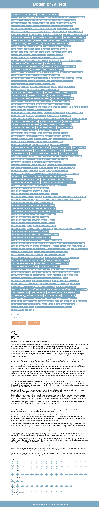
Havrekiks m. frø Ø (18, 95)
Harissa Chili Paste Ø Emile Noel (24, 14)
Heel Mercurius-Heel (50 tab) (57, 278)
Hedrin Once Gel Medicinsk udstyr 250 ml (27, 255)
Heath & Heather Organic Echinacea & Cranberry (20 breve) (33, 214)
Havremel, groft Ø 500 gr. (21, 118)
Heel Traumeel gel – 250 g (66, 286)
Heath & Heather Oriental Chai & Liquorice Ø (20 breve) (32, 243)
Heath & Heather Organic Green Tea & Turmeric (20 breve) (33, 223)
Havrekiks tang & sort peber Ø (62, 98)
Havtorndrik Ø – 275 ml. (20, 156)
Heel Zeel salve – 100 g (20, 292)
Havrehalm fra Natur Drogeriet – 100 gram (27, 92)
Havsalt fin (53, 124)
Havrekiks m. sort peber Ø (37, 95)
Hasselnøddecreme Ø (20, 29)
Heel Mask (41, 278)
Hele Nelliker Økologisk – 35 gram (24, 301)
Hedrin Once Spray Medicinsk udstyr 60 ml (27, 257)
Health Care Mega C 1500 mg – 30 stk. (25, 179)
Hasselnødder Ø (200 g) (52, 34)
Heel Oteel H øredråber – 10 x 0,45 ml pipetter (28, 284)
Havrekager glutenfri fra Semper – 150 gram (60, 92)
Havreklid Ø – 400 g (80, 107)
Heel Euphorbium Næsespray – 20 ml (66, 272)
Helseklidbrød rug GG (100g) (22, 310)
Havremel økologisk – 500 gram (59, 116)
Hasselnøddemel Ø (19, 32)
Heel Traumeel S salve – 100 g (23, 289)
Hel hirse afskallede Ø (53, 295)
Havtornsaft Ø (38, 162)
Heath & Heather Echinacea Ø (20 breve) (26, 197)
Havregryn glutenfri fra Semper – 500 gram (47, 69)
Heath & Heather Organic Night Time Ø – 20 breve (30, 231)
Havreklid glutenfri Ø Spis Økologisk (46, 107)
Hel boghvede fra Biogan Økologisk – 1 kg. (63, 292)
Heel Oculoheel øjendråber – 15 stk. (66, 281)
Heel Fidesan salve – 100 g (21, 275)
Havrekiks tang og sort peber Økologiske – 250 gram (31, 101)
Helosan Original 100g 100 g (63, 304)
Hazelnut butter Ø (47, 173)
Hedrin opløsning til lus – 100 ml (57, 260)
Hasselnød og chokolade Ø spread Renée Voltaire (30, 23)
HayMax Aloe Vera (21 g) (48, 168)
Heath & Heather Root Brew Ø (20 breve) (69, 243)
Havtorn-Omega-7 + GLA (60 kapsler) (44, 153)
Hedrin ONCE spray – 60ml (54, 255)
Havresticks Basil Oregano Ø (50, 121)
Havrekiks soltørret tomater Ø (59, 95)
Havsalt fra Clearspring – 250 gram (24, 130)
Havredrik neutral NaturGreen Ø (51, 58)
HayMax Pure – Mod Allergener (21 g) (25, 173)
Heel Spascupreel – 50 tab (21, 286)
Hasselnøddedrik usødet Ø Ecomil (42, 29)
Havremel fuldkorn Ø (56, 113)
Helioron (55, 301)
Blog (46, 504)
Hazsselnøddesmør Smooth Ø (67, 173)
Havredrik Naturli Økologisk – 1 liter (25, 58)
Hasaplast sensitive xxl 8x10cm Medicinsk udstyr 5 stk (32, 20)
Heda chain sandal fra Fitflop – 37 (71, 246)
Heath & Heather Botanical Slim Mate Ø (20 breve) (30, 188)
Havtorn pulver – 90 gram (61, 147)
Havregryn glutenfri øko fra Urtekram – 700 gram (29, 78)
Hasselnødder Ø (36, 34)
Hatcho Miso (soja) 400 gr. (73, 40)
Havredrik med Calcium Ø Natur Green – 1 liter (29, 55)
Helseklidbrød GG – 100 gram (22, 307)
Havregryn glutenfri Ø (50, 72)
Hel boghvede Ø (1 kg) (34, 295)
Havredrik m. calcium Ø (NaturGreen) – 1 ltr (27, 52)
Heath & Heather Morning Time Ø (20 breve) (64, 200)
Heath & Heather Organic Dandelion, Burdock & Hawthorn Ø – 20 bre (37, 211)
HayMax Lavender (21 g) (21, 171)
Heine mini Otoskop (38, 292)
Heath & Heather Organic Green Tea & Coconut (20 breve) (33, 220)
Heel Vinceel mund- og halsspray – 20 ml (51, 289)
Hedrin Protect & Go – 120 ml (22, 263)
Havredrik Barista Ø (59, 49)
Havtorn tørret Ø (72, 150)
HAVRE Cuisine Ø (33, 43)
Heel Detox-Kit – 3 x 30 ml (21, 272)
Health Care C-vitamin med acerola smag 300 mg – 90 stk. (45, 176)
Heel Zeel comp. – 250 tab (77, 289)
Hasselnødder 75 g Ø (19, 34)
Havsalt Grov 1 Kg (60, 133)
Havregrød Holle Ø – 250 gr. (38, 89)
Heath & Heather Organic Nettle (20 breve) (69, 229)
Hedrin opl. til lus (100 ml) (69, 257)
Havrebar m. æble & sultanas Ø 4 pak (56, 46)
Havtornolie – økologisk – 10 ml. (69, 156)
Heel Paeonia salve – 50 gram (58, 284)
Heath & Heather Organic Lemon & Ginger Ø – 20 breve (32, 229)
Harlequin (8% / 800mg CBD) (48, 14)
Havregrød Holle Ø (19, 89)
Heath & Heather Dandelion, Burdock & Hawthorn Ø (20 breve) (34, 194)
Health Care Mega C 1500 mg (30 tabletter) (57, 179)
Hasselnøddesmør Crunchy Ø (74, 37)
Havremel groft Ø (18, 116)
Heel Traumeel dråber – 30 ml (44, 286)
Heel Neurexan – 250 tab (41, 281)
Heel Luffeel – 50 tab (70, 275)
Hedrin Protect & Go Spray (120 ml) (25, 266)
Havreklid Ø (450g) (18, 110)
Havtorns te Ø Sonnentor (58, 159)
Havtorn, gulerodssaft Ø (68, 153)
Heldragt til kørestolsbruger (66, 298)
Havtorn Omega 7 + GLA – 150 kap (24, 142)
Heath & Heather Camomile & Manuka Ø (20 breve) (30, 191)
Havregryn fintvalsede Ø (21, 69)
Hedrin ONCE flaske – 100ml (22, 252)
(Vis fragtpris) (17, 317)
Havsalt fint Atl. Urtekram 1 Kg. (23, 127)
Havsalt (44, 124)
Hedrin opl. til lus (51, 257)
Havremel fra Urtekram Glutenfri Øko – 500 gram (29, 113)
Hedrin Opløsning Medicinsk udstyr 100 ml (27, 260)
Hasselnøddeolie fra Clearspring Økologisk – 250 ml (47, 32)
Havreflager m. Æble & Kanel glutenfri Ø (26, 66)
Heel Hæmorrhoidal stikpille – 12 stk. (47, 275)
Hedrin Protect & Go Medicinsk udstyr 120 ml (51, 263)
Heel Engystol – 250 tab (41, 272)
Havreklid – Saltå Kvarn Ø (21, 107)
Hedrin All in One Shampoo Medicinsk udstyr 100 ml (31, 249)
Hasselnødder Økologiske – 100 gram (47, 37)
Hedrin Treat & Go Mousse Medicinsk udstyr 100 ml (30, 269)
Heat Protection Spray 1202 (56, 185)
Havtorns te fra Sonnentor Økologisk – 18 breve (29, 159)
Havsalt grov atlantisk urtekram (23, 136)
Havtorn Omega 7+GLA (59, 145)
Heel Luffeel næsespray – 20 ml (23, 278)
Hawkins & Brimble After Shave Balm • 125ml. (28, 165)
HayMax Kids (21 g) (67, 168)
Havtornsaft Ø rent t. (52, 162)
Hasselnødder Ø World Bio (22, 37)
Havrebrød (46, 49)
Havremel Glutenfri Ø (74, 113)
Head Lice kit (16, 176)
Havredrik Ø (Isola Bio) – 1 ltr (71, 61)
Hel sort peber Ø (69, 295)
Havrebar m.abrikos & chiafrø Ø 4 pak (25, 49)
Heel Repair (75, 284)
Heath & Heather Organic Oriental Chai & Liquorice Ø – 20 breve (35, 234)
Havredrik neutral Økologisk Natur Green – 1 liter (29, 61)
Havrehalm (54, 89)
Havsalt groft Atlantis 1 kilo (49, 130)
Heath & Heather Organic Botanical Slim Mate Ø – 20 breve (33, 205)
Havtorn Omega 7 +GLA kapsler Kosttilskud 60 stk (30, 145)
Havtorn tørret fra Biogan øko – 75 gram (49, 150)
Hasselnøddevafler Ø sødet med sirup (48, 40)
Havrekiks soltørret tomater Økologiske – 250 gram (30, 98)
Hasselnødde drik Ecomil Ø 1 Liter (24, 26)
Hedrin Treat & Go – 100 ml (49, 266)
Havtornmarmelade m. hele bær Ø (43, 156)
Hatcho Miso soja (18, 43)
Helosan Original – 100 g (42, 304)
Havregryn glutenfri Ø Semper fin (47, 75)
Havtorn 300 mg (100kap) (44, 139)
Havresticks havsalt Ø (71, 121)
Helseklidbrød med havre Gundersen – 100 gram (53, 307)
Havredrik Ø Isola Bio (35, 63)
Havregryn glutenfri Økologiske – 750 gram (65, 78)
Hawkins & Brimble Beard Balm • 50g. (61, 165)
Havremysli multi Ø (79, 118)
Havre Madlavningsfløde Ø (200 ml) (55, 43)
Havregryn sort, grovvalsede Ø (62, 87)
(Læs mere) (15, 314)
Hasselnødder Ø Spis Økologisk (75, 34)
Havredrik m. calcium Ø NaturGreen (58, 52)
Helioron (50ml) (80, 301)
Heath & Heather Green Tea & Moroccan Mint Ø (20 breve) (65, 197)
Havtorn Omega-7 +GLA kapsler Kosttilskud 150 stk (31, 147)
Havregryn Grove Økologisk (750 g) (41, 84)
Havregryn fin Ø (49, 66)
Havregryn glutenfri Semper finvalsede (26, 72)
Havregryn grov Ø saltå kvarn (61, 81)
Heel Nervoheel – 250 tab (21, 281)
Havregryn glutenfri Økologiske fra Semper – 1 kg (30, 81)
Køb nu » (34, 322)
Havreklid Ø (66, 107)
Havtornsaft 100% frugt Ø (21, 162)
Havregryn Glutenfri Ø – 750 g (71, 72)
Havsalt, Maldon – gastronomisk (49, 136)
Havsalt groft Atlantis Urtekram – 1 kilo (26, 133)
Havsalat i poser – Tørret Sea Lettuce (25, 124)
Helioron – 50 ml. (67, 301)
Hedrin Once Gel (41, 252)
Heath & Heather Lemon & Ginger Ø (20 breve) (29, 200)
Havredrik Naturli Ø (55, 55)
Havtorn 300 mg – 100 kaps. (22, 139)
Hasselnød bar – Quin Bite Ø (64, 20)
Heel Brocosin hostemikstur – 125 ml (65, 269)
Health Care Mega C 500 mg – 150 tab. (26, 182)
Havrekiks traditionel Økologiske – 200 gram (53, 104)
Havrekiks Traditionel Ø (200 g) (23, 104)
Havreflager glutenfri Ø (53, 63)
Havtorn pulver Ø (79, 147)
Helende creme (44, 301)
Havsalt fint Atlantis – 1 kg (46, 127)
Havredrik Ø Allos (18, 63)
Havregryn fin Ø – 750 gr (66, 66)
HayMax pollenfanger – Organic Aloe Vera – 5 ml (49, 171)
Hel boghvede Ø (18, 295)
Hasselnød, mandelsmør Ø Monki (63, 23)
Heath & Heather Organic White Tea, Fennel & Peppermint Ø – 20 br (36, 240)
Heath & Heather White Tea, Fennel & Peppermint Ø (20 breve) (34, 246)
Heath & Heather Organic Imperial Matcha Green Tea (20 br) (33, 226)
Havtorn (66, 136)
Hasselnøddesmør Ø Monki (22, 40)
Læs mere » (19, 322)
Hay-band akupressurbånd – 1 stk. (24, 168)
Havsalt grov (47, 133)
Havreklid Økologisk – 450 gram (39, 110)
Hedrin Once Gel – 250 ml (58, 252)
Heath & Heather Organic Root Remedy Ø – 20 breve (31, 237)
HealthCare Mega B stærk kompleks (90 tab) (28, 185)
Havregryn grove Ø (19, 84)
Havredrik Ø (54, 61)
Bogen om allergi (49, 4)
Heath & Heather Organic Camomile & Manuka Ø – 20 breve (33, 208)
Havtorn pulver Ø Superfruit (22, 150)
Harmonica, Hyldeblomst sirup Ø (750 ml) (27, 17)
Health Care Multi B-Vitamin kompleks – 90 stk (58, 182)
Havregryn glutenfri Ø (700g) (22, 75)
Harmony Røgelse (77, 17)
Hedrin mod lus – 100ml (60, 249)
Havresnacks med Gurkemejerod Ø (25, 121)
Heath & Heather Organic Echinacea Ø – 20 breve (30, 217)
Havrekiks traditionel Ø (61, 101)
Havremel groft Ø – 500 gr (36, 116)
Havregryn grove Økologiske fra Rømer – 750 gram (30, 87)
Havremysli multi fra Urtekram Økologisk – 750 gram (51, 118)
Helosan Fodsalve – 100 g (21, 304)
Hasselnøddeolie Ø (75, 32)
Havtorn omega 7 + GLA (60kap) (50, 142)
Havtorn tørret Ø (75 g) (20, 153)
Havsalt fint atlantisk (65, 127)
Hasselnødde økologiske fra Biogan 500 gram (56, 26)
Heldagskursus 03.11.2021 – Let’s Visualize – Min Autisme (33, 298)
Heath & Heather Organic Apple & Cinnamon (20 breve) (32, 202)
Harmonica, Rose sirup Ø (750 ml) (56, 17)
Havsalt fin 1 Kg (65, 124)
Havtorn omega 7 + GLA (64, 139)
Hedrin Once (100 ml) (79, 249)
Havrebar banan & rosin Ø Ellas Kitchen (26, 46)
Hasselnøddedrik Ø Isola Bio (68, 29)
